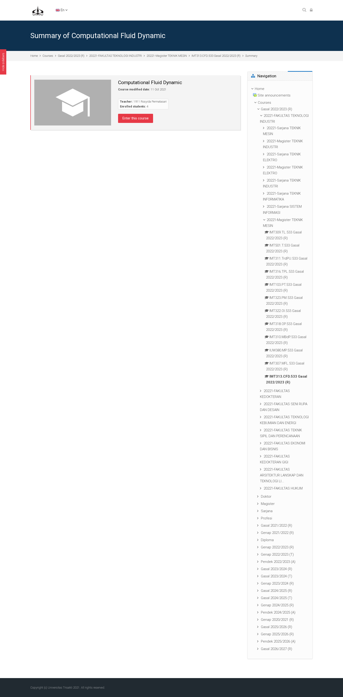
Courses (47, 55)
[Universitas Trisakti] (37, 10)
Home (34, 55)
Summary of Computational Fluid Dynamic (97, 35)
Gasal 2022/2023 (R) (71, 55)
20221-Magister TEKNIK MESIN (167, 55)
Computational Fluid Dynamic (150, 82)
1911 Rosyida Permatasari (150, 101)
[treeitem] (280, 369)
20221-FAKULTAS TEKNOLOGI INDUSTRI (115, 55)
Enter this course (135, 118)
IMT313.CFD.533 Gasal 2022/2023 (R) (216, 55)
